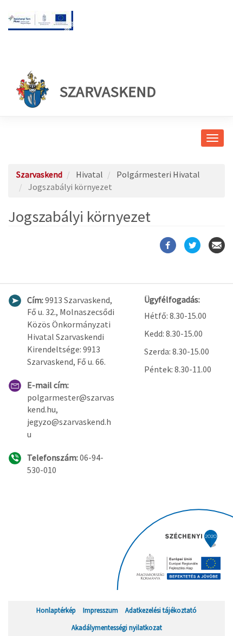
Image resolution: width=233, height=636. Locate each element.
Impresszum (100, 610)
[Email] (217, 245)
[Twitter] (192, 245)
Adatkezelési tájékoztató (161, 610)
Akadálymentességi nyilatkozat (117, 627)
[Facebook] (168, 245)
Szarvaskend (108, 91)
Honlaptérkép (56, 610)
